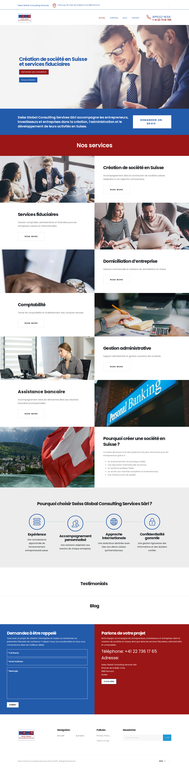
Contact (135, 18)
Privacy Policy (103, 735)
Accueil (102, 18)
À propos (114, 18)
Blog (125, 18)
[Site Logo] (25, 18)
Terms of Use (103, 740)
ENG (161, 761)
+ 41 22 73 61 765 (161, 20)
